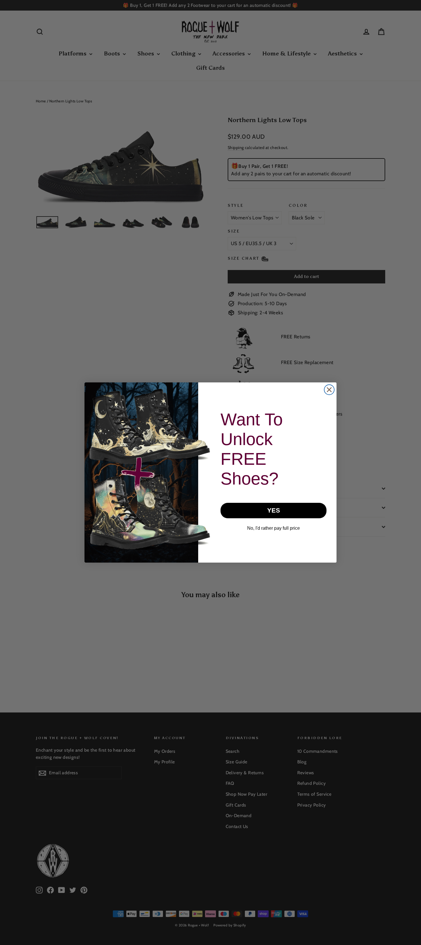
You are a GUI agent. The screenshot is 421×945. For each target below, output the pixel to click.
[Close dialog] (329, 390)
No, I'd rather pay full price (273, 528)
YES (273, 510)
